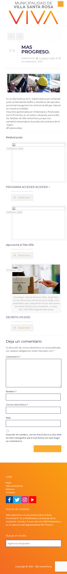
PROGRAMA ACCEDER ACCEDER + (28, 187)
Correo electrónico (17, 404)
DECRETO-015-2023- (18, 317)
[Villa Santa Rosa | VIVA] (33, 13)
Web (8, 417)
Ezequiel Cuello (47, 58)
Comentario (13, 356)
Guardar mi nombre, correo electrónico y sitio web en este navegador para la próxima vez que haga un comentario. (33, 438)
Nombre (11, 391)
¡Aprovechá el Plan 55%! (20, 244)
